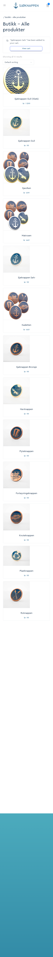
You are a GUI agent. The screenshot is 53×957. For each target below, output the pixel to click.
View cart (26, 48)
